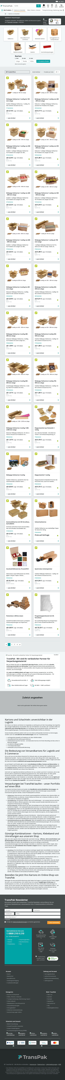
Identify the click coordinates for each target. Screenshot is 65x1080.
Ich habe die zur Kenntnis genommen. (23, 922)
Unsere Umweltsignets (13, 1028)
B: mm (24, 58)
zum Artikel (11, 118)
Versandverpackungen (13, 1005)
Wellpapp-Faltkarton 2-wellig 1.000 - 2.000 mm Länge (17, 429)
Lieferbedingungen (51, 1064)
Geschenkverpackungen (47, 52)
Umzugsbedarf (11, 1008)
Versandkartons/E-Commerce (25, 38)
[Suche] (38, 5)
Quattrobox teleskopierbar (43, 569)
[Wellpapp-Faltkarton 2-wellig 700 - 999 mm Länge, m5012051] (47, 369)
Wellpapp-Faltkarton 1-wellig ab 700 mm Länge (46, 241)
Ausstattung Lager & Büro (14, 1012)
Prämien (10, 942)
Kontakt (49, 999)
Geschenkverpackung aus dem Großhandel (19, 820)
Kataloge (10, 939)
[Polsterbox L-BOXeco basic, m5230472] (18, 603)
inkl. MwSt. (61, 1)
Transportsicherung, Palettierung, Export (52, 10)
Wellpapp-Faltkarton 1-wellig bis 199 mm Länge (18, 100)
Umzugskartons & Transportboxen (54, 38)
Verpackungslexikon (24, 939)
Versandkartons (11, 800)
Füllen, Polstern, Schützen (33, 10)
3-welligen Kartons (12, 767)
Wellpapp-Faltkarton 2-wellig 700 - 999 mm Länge (46, 382)
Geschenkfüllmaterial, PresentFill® (17, 569)
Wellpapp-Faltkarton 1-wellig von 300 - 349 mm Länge (18, 147)
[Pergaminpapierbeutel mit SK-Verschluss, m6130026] (47, 603)
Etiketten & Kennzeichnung (14, 1010)
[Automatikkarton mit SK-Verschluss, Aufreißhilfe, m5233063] (18, 510)
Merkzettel (10, 976)
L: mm (16, 58)
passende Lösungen (13, 22)
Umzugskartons (11, 808)
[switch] (57, 23)
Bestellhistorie (11, 978)
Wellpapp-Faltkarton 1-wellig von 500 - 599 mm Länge (47, 194)
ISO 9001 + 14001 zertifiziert (42, 685)
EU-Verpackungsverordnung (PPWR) (17, 1030)
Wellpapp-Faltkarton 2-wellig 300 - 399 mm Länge (46, 288)
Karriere (49, 997)
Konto (9, 974)
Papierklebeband (18, 856)
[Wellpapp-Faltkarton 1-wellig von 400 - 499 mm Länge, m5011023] (18, 181)
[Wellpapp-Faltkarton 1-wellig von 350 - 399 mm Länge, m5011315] (47, 134)
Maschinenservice (23, 942)
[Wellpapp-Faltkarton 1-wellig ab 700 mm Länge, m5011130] (47, 228)
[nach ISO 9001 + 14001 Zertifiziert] (52, 945)
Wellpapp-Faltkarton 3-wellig (15, 475)
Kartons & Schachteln (19, 10)
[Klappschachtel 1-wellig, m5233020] (47, 463)
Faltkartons (10, 38)
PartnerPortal (51, 1003)
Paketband (10, 856)
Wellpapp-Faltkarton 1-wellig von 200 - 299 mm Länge (47, 100)
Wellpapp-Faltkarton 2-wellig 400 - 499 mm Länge (17, 335)
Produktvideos (11, 944)
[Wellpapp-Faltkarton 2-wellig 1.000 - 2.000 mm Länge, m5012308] (18, 416)
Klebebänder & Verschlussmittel (16, 1003)
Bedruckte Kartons (40, 38)
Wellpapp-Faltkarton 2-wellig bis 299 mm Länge (18, 288)
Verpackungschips (12, 866)
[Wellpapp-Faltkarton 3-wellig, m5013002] (18, 463)
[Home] (5, 14)
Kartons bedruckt (12, 805)
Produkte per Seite (48, 72)
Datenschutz (41, 1064)
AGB (59, 1064)
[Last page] (19, 644)
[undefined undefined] (52, 959)
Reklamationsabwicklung (51, 978)
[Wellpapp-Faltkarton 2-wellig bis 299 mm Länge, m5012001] (18, 275)
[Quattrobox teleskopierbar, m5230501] (47, 557)
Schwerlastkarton (40, 522)
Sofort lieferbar (36, 72)
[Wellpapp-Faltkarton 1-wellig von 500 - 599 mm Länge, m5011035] (47, 181)
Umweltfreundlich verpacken (15, 1026)
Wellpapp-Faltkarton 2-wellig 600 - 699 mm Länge (17, 382)
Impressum (33, 1064)
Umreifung (10, 850)
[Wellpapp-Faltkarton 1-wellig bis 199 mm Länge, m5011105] (18, 87)
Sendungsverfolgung (13, 980)
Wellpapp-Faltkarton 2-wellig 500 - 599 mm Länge (46, 335)
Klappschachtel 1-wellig (42, 475)
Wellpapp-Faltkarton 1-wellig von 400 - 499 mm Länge (18, 194)
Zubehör (32, 52)
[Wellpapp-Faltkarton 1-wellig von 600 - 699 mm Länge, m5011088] (18, 228)
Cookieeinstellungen (12, 983)
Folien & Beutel (11, 1001)
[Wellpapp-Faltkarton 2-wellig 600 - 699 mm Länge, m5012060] (18, 369)
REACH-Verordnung (12, 1024)
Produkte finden (44, 61)
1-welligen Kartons (52, 766)
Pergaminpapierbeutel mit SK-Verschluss (44, 617)
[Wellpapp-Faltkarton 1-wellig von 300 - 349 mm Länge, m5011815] (18, 134)
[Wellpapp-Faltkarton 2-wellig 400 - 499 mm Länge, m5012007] (18, 322)
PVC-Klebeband (28, 856)
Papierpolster (22, 866)
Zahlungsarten (49, 980)
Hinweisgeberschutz (52, 1008)
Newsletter (50, 1001)
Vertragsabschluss (50, 974)
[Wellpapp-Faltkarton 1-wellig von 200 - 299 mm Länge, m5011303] (47, 87)
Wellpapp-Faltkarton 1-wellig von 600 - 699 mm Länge (18, 241)
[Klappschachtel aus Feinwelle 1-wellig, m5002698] (47, 416)
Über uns (49, 994)
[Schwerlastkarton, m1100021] (47, 510)
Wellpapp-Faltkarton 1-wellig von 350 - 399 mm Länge (47, 147)
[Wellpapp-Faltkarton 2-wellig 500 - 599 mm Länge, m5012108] (47, 322)
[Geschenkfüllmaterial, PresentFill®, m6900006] (18, 557)
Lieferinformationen (50, 976)
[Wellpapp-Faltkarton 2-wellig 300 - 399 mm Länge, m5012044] (47, 275)
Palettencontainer (17, 52)
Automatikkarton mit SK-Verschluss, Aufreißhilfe (18, 523)
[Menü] (60, 19)
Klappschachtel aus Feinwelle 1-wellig (45, 429)
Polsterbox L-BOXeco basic (14, 616)
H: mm (31, 58)
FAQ (20, 944)
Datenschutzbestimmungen (20, 922)
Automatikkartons (12, 825)
